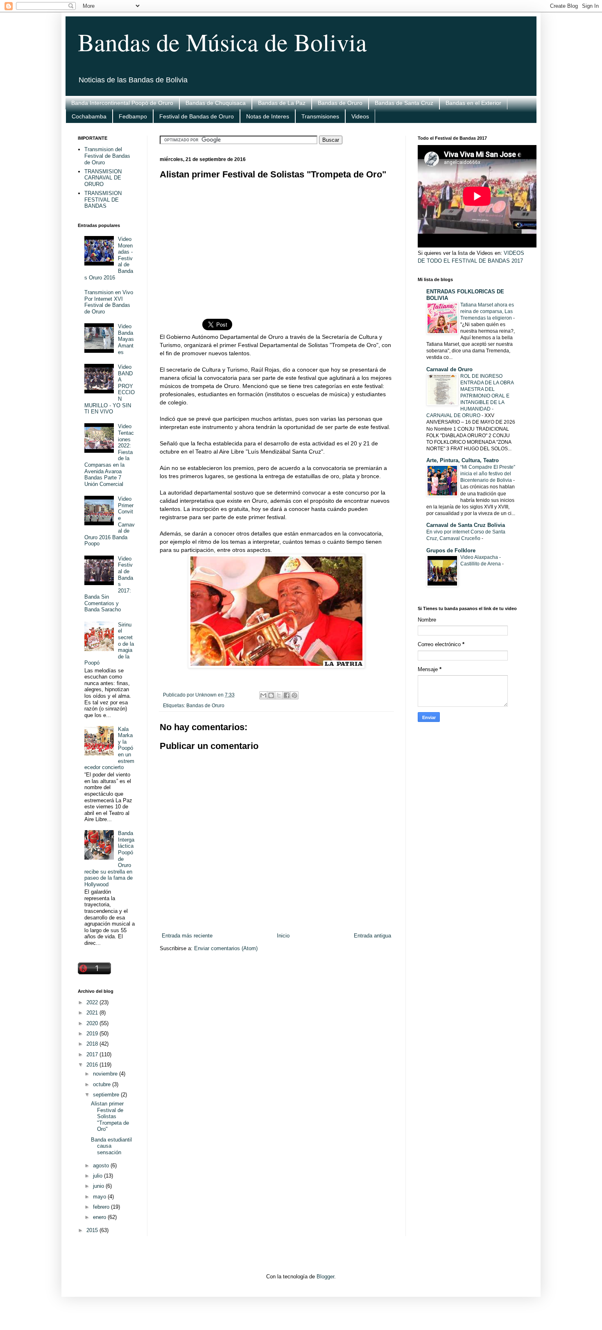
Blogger (325, 1276)
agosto (102, 1165)
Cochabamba (89, 116)
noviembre (106, 1074)
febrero (102, 1207)
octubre (102, 1084)
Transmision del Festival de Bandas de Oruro (107, 155)
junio (99, 1186)
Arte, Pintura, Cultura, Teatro (462, 460)
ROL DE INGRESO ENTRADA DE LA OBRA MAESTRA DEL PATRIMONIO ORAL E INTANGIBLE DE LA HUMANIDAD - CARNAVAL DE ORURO (470, 395)
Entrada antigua (372, 936)
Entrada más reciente (187, 936)
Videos (360, 116)
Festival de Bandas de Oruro (196, 116)
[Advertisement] (276, 244)
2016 (93, 1065)
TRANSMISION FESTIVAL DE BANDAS (103, 199)
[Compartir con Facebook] (287, 695)
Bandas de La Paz (282, 103)
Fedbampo (133, 116)
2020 (93, 1023)
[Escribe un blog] (271, 695)
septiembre (107, 1095)
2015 (93, 1230)
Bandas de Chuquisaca (216, 103)
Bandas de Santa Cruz (404, 103)
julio (98, 1176)
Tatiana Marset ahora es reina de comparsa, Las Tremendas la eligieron (487, 311)
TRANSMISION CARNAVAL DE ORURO (103, 177)
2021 (93, 1013)
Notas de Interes (267, 116)
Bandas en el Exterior (473, 103)
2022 (93, 1002)
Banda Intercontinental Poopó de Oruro (122, 103)
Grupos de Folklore (450, 550)
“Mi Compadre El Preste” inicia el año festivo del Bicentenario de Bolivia (487, 473)
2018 (93, 1044)
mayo (100, 1197)
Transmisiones (320, 116)
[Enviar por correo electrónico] (263, 695)
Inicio (283, 936)
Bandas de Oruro (340, 103)
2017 (93, 1054)
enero (100, 1217)
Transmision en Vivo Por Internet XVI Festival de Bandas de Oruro (108, 302)
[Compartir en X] (279, 695)
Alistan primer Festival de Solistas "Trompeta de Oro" (110, 1116)
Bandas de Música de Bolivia (222, 41)
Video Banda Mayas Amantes (126, 339)
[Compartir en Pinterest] (294, 695)
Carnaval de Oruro (449, 369)
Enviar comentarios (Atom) (226, 948)
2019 (93, 1033)
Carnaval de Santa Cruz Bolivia (465, 525)
